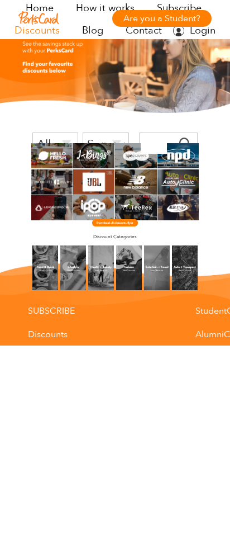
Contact (144, 30)
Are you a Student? (161, 18)
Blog (92, 30)
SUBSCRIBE (51, 311)
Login (202, 30)
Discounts (37, 30)
